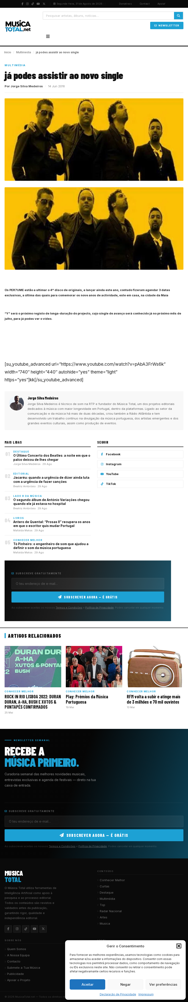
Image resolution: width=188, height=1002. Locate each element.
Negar (125, 984)
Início (7, 52)
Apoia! (162, 3)
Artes (103, 917)
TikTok (111, 484)
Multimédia (23, 52)
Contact (145, 3)
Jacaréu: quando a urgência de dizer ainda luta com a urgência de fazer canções (51, 480)
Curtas (104, 886)
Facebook (113, 454)
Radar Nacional (111, 911)
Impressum (146, 994)
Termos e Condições (69, 607)
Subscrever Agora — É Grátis (91, 597)
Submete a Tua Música (23, 967)
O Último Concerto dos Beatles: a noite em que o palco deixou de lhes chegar (51, 457)
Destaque (106, 892)
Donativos (125, 3)
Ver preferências (163, 984)
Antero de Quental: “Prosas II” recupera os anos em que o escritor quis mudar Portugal (51, 524)
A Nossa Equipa (18, 955)
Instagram (114, 464)
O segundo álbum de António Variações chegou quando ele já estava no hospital (51, 502)
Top (102, 905)
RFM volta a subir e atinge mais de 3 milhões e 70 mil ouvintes (153, 699)
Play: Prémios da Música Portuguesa (87, 699)
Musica (105, 923)
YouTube (112, 474)
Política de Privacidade (99, 607)
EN (112, 4)
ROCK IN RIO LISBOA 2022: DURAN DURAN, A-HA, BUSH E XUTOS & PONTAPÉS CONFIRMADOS (33, 702)
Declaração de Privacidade (118, 994)
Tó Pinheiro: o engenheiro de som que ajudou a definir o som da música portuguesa (50, 546)
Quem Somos (16, 949)
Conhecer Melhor (112, 880)
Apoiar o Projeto (18, 980)
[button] (179, 946)
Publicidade (15, 974)
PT (104, 4)
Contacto (13, 961)
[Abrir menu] (48, 36)
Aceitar (88, 984)
